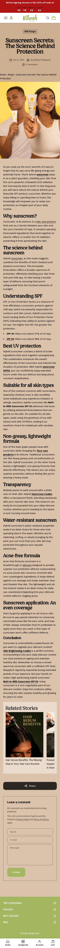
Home (3, 74)
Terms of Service (41, 819)
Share (32, 785)
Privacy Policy (22, 819)
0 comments (32, 64)
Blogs (10, 74)
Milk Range (30, 31)
